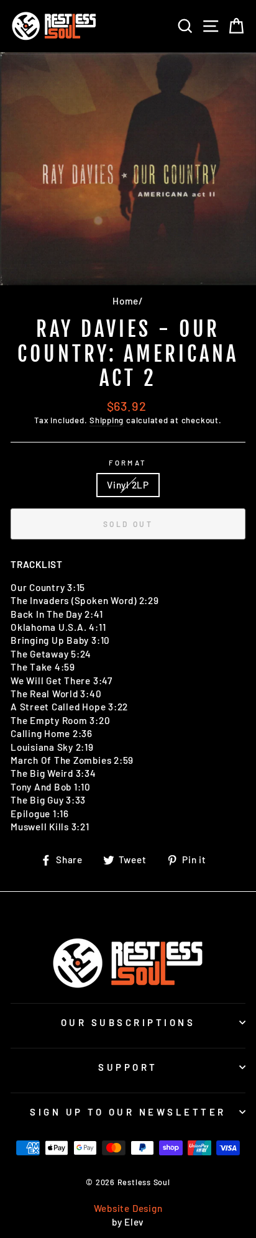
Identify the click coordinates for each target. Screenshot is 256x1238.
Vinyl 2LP (128, 484)
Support (128, 1067)
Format (128, 463)
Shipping (106, 420)
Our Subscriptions (128, 1022)
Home (125, 300)
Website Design (128, 1208)
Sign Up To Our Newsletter (128, 1111)
